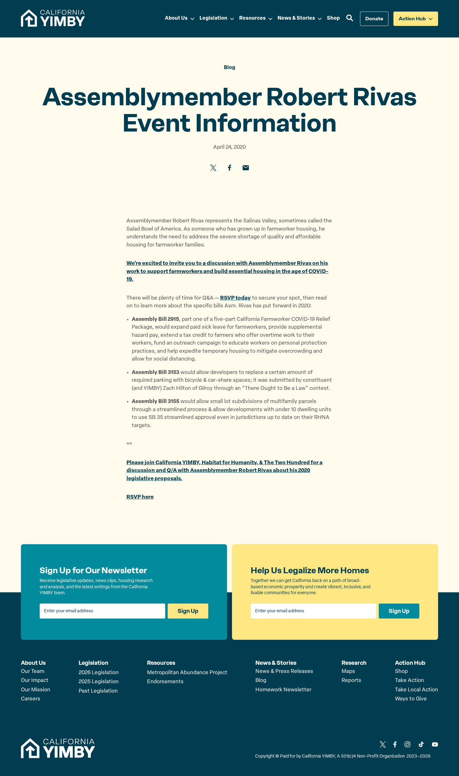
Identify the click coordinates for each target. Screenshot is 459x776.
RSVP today (235, 298)
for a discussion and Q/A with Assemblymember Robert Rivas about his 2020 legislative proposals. (224, 470)
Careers (30, 699)
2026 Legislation (99, 672)
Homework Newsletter (283, 690)
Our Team (32, 671)
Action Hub (410, 662)
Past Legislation (98, 691)
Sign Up (188, 611)
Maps (348, 671)
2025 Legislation (99, 681)
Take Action (409, 680)
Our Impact (34, 680)
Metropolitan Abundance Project (187, 672)
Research (354, 662)
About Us (33, 662)
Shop (401, 671)
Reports (351, 680)
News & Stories (275, 662)
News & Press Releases (284, 671)
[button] (350, 19)
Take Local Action (416, 690)
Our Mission (35, 690)
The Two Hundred (287, 462)
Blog (260, 680)
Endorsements (165, 681)
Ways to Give (411, 699)
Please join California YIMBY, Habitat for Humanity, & (195, 462)
